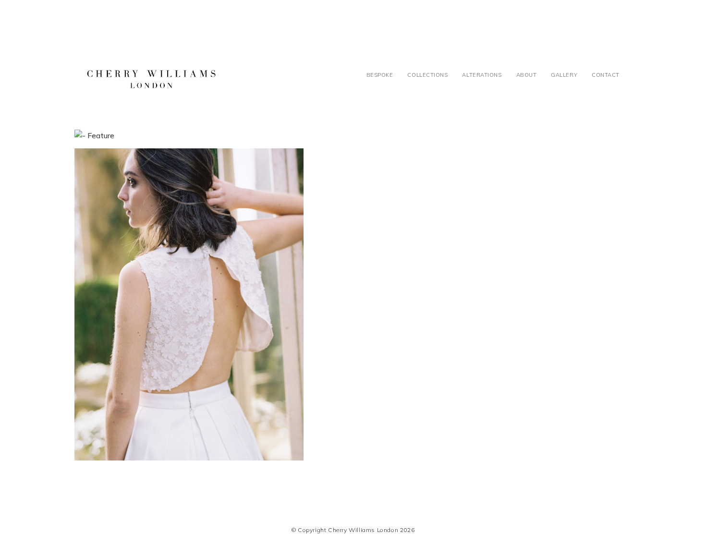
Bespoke (379, 75)
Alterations (481, 75)
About (526, 75)
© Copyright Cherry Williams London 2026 (353, 529)
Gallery (564, 75)
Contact (606, 75)
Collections (427, 75)
